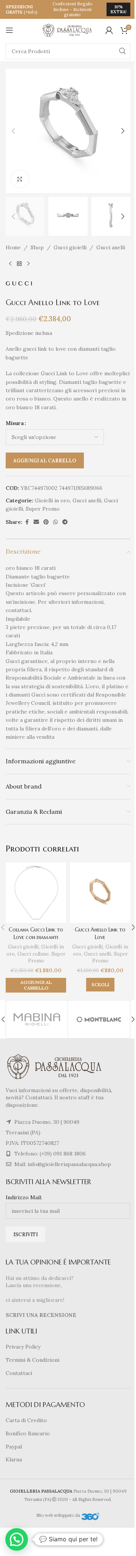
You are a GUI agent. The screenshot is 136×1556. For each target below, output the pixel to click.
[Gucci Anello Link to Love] (100, 892)
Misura (15, 423)
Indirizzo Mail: (24, 1197)
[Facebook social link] (26, 522)
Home (13, 247)
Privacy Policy (23, 1346)
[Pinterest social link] (46, 522)
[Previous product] (10, 264)
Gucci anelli (110, 247)
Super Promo (43, 508)
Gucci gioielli (70, 247)
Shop (37, 247)
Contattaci (19, 1373)
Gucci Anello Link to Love (100, 933)
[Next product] (28, 264)
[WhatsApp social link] (55, 522)
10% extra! (118, 9)
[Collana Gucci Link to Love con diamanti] (36, 892)
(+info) (30, 12)
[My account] (109, 30)
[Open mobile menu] (9, 30)
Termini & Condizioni (32, 1360)
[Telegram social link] (65, 522)
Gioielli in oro (52, 500)
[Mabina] (37, 1019)
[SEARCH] (122, 51)
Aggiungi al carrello (44, 460)
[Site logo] (68, 29)
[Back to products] (19, 264)
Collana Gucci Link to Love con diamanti (36, 933)
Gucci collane (33, 954)
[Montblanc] (99, 1019)
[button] (13, 130)
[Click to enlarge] (19, 178)
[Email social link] (36, 522)
